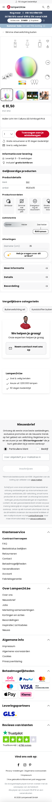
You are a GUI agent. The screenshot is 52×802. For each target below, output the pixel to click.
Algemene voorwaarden (16, 651)
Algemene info (13, 640)
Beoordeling (11, 286)
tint (27, 182)
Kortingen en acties (13, 615)
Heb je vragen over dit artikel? (28, 254)
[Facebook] (20, 765)
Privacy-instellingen (14, 771)
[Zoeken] (43, 6)
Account (7, 573)
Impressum (8, 646)
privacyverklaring (38, 518)
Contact (7, 558)
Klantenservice (13, 532)
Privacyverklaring (12, 661)
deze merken (36, 480)
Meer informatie (14, 268)
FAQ (4, 543)
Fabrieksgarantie (12, 579)
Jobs (5, 605)
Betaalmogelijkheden (14, 563)
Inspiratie (7, 625)
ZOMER (24, 20)
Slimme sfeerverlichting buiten (21, 32)
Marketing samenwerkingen (18, 610)
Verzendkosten (11, 569)
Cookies (6, 656)
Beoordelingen (10, 620)
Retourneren (9, 553)
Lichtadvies (21, 625)
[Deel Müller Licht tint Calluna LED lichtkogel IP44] (47, 46)
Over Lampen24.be (16, 588)
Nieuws (6, 630)
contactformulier (35, 515)
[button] (7, 95)
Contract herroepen (14, 538)
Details (8, 277)
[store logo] (18, 6)
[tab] (26, 555)
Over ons (7, 595)
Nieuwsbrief (8, 600)
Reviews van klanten (17, 725)
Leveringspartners (16, 706)
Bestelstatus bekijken (14, 548)
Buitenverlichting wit (15, 309)
